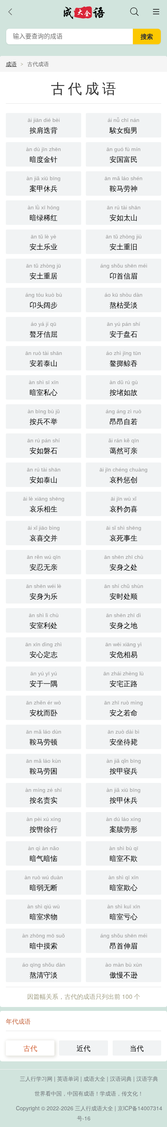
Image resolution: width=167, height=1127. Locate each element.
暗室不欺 (123, 854)
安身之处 (123, 563)
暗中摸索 (43, 941)
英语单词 (68, 1078)
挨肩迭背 (44, 126)
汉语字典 (147, 1078)
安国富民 (123, 155)
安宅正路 (123, 679)
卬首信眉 (123, 271)
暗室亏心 (123, 912)
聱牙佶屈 (43, 330)
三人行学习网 (36, 1078)
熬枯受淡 (123, 301)
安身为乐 (43, 592)
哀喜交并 (44, 534)
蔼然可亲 (123, 446)
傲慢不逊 (123, 970)
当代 (137, 1048)
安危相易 (123, 650)
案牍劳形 (123, 825)
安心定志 (43, 650)
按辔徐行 (43, 825)
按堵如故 (124, 388)
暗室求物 (43, 912)
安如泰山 (44, 475)
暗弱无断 (43, 883)
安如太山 (124, 213)
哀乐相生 (43, 504)
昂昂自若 (123, 417)
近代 (83, 1048)
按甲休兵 (123, 796)
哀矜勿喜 (123, 504)
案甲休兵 (43, 184)
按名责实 (43, 796)
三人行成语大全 (94, 1108)
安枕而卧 (43, 708)
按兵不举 (44, 417)
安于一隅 (43, 679)
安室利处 (44, 621)
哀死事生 (123, 534)
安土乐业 (43, 242)
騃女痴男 (123, 126)
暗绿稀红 (43, 213)
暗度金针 (43, 155)
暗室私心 (44, 388)
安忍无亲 (44, 563)
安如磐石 (43, 446)
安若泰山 (43, 359)
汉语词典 (121, 1078)
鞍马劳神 (123, 184)
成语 (11, 63)
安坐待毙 (123, 737)
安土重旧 (124, 242)
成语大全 (94, 1078)
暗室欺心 (123, 883)
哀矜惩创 (123, 475)
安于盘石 (123, 330)
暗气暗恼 (43, 854)
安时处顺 (123, 592)
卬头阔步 (43, 301)
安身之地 (123, 621)
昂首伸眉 (123, 941)
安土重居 (43, 271)
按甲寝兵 (123, 767)
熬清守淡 (43, 970)
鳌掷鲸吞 (123, 359)
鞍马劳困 (43, 767)
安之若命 (123, 708)
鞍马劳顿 (43, 737)
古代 (30, 1048)
